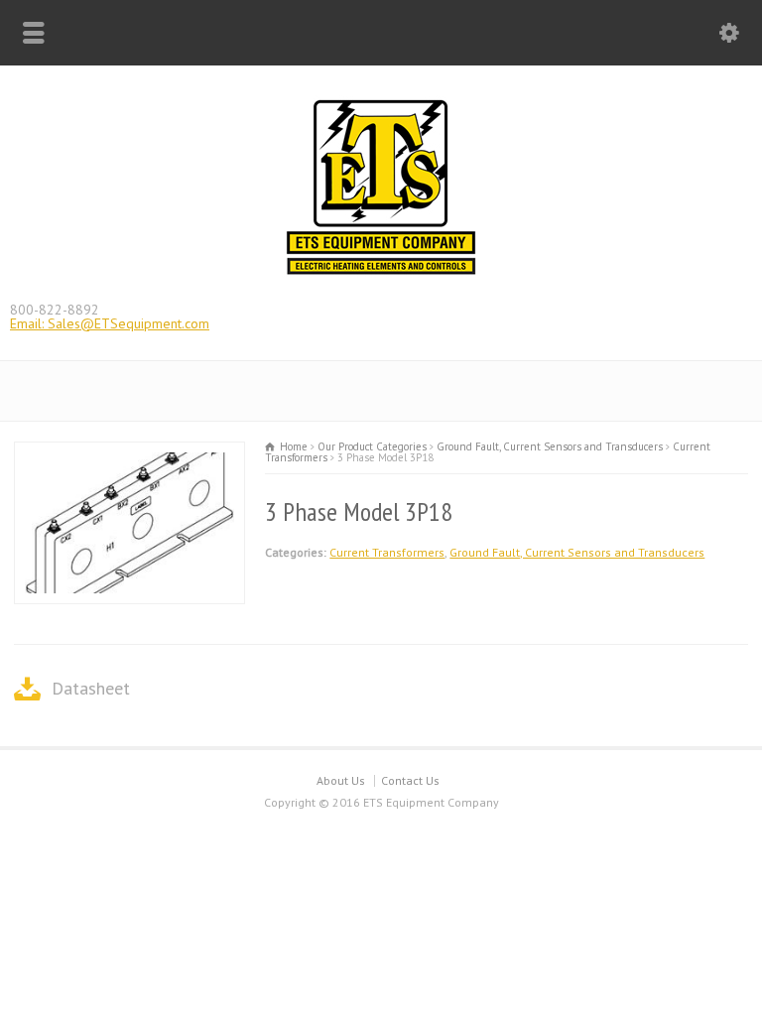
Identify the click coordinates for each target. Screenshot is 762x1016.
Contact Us (410, 780)
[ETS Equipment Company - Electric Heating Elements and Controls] (381, 273)
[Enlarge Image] (130, 454)
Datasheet (91, 688)
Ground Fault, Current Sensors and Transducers (576, 552)
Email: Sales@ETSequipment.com (109, 323)
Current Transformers (386, 552)
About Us (341, 780)
